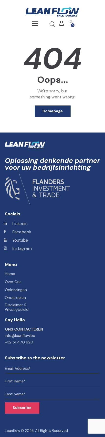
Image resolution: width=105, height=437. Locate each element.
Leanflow (12, 430)
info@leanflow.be (20, 335)
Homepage (52, 111)
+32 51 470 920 (19, 342)
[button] (35, 23)
